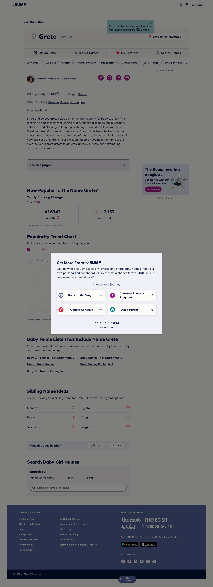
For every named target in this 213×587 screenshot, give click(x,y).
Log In (116, 322)
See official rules (107, 327)
